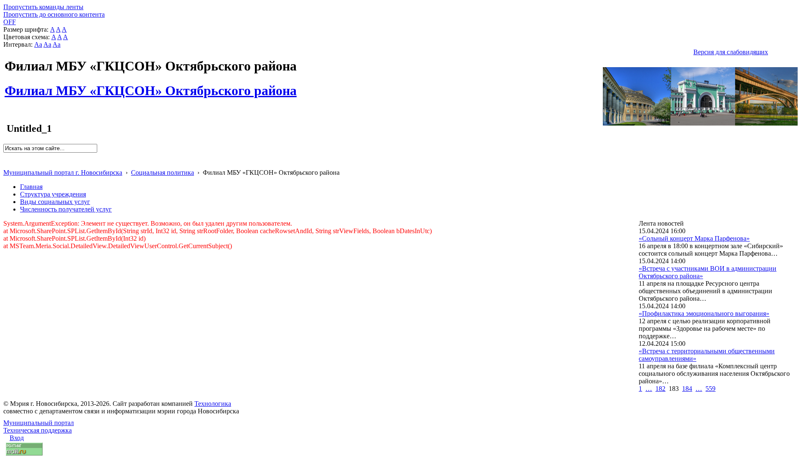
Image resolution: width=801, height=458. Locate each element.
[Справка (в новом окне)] (6, 163)
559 (710, 388)
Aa (38, 44)
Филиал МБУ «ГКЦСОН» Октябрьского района (151, 86)
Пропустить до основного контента (54, 14)
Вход (17, 437)
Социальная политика (162, 172)
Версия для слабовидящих (730, 51)
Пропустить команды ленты (43, 6)
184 (687, 388)
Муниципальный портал (38, 422)
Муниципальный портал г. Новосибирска (62, 172)
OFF (9, 21)
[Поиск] (6, 156)
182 (660, 388)
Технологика (212, 403)
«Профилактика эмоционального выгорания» (704, 313)
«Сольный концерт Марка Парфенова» (694, 238)
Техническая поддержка (37, 430)
